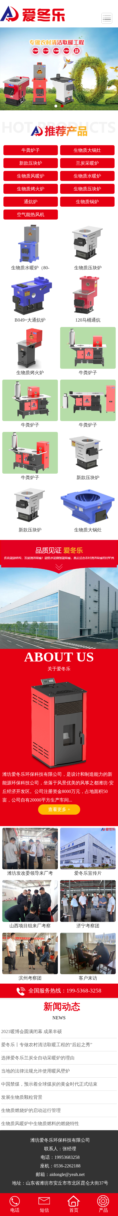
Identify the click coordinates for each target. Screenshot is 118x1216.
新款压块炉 (30, 163)
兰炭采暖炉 (87, 163)
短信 (44, 1210)
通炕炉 (31, 201)
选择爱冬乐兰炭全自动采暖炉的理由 (37, 1057)
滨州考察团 (30, 978)
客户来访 (88, 978)
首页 (73, 1210)
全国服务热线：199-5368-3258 (64, 991)
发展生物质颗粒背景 (21, 1097)
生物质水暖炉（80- (30, 267)
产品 (103, 1210)
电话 (14, 1210)
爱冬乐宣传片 (88, 873)
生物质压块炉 (87, 188)
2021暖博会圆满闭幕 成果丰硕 (31, 1031)
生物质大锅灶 (87, 150)
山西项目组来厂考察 (30, 925)
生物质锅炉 (87, 201)
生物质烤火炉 (30, 188)
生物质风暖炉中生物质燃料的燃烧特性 (40, 1123)
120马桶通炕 (88, 320)
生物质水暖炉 (87, 176)
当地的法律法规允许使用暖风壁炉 (35, 1071)
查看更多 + (59, 809)
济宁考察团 (87, 925)
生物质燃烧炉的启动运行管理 (31, 1110)
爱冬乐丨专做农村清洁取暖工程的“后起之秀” (46, 1044)
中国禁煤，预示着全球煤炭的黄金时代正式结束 (49, 1084)
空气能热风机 (30, 214)
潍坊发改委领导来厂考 (30, 873)
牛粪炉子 (30, 150)
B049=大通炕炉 (30, 320)
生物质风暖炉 (30, 176)
